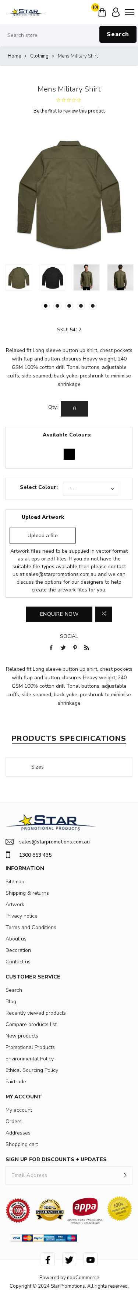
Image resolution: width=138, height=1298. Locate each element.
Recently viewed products (36, 1012)
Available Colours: (67, 434)
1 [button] (45, 306)
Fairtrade (16, 1081)
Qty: (53, 407)
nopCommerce (83, 1277)
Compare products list (31, 1024)
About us (16, 938)
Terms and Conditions (31, 927)
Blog (11, 1001)
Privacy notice (22, 915)
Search (118, 34)
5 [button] (92, 306)
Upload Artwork (43, 517)
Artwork (15, 904)
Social (69, 636)
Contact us (18, 961)
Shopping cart (22, 1144)
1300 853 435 (35, 855)
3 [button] (69, 306)
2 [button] (57, 306)
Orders (14, 1121)
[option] (19, 277)
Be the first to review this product (69, 111)
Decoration (18, 950)
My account (19, 1110)
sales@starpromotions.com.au (61, 574)
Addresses (18, 1132)
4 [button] (81, 306)
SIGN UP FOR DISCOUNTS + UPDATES (56, 1159)
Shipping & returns (27, 893)
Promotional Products (30, 1047)
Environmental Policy (30, 1058)
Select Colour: (39, 487)
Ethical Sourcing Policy (32, 1070)
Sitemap (15, 881)
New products (22, 1035)
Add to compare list (103, 614)
